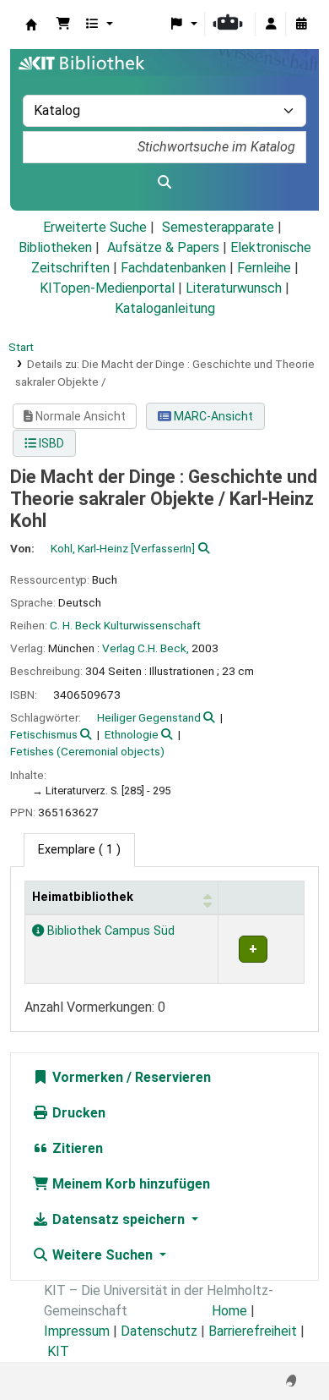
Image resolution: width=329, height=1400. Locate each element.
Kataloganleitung (165, 308)
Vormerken (86, 1077)
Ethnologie (132, 734)
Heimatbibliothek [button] (82, 897)
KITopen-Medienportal (107, 288)
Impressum (77, 1331)
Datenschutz (159, 1331)
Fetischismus (44, 734)
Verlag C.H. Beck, (145, 648)
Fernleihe (264, 268)
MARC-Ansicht (212, 416)
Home (229, 1311)
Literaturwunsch (234, 288)
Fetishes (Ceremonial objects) (87, 751)
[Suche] (164, 182)
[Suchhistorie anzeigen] (301, 24)
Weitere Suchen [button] (102, 1255)
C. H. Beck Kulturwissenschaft (125, 625)
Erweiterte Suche (95, 227)
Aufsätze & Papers (163, 247)
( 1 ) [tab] (79, 850)
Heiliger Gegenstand (149, 717)
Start (21, 347)
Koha (31, 24)
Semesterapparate (218, 227)
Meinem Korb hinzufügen (129, 1184)
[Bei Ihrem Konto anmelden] (270, 24)
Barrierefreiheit (252, 1331)
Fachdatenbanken (173, 268)
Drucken (77, 1113)
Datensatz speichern (118, 1219)
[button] (63, 24)
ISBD (50, 443)
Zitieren (76, 1148)
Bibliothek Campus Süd (109, 931)
